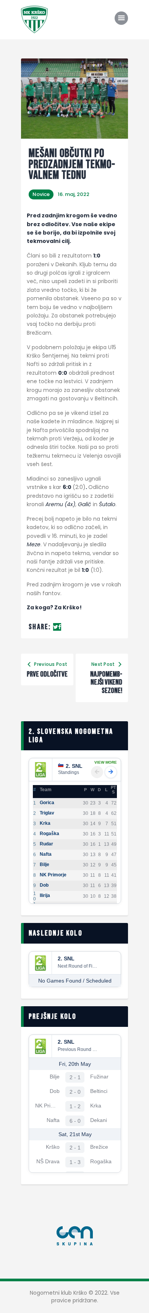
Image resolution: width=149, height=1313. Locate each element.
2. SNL (74, 766)
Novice (41, 194)
